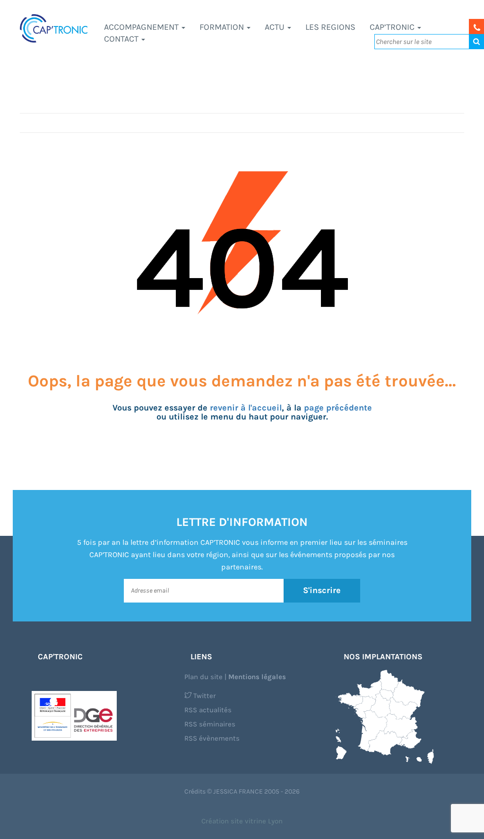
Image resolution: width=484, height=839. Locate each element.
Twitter (203, 695)
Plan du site (203, 677)
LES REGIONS (330, 27)
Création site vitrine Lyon (242, 821)
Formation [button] (222, 27)
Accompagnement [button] (142, 27)
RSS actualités (208, 710)
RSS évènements (212, 738)
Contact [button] (122, 39)
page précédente (338, 407)
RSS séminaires (209, 724)
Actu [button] (275, 27)
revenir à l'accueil (246, 407)
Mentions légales (257, 677)
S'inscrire (322, 590)
